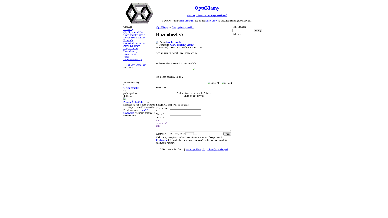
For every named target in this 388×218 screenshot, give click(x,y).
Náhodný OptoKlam (136, 65)
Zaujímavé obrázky (132, 59)
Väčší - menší (129, 54)
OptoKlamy (162, 27)
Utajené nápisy (130, 51)
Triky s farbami (130, 48)
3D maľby (128, 29)
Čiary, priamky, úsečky (134, 35)
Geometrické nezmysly (134, 43)
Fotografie (128, 40)
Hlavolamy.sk (186, 20)
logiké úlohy (211, 20)
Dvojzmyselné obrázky (134, 37)
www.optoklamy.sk (195, 149)
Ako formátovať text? (161, 123)
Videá (126, 56)
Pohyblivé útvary (131, 46)
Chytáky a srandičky (133, 32)
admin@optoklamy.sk (217, 149)
